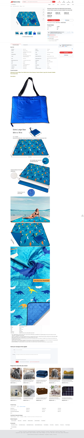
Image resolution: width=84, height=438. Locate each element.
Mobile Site (61, 431)
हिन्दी (53, 432)
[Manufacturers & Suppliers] (15, 2)
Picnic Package (67, 424)
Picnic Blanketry (46, 424)
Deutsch (40, 432)
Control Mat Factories (22, 424)
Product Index (57, 431)
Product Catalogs (22, 406)
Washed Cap (28, 408)
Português (27, 432)
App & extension (63, 4)
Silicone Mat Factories (14, 424)
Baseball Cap (12, 408)
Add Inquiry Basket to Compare (28, 36)
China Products (25, 431)
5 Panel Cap (59, 408)
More (11, 428)
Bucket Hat (27, 411)
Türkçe (59, 432)
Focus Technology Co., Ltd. (36, 434)
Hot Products (20, 431)
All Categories (13, 4)
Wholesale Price (43, 431)
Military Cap (27, 409)
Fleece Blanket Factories (30, 424)
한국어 (49, 432)
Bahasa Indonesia (66, 432)
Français (31, 432)
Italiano (38, 432)
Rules (73, 4)
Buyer (53, 4)
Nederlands (43, 432)
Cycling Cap (59, 409)
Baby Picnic (56, 424)
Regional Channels (52, 431)
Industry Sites (47, 431)
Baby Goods (19, 420)
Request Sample (63, 22)
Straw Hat (43, 411)
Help (57, 4)
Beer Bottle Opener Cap (13, 409)
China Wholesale (38, 431)
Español (24, 432)
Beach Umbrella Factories (38, 424)
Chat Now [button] (67, 20)
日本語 (51, 432)
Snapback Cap (44, 408)
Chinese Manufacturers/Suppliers (32, 431)
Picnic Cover (62, 424)
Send (17, 361)
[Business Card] (72, 48)
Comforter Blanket (37, 420)
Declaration (51, 434)
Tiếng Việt (62, 432)
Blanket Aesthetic (30, 420)
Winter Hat (59, 411)
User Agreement (47, 434)
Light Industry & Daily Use (16, 6)
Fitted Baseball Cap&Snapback (14, 411)
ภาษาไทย (56, 432)
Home (11, 6)
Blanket (23, 6)
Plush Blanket (43, 420)
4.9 (62, 46)
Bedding (21, 6)
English (21, 432)
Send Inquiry (54, 20)
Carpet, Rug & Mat (13, 420)
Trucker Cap (43, 409)
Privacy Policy (55, 434)
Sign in (73, 2)
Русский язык (34, 432)
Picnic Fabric (52, 424)
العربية (46, 432)
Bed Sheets (24, 420)
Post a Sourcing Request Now (34, 361)
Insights (64, 431)
